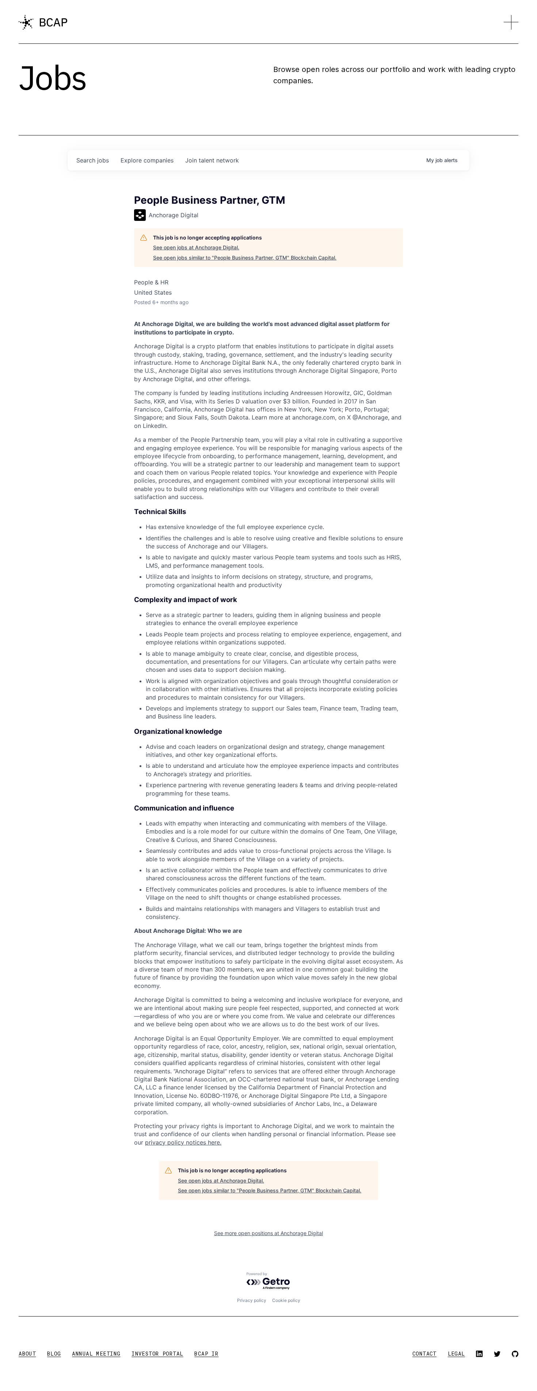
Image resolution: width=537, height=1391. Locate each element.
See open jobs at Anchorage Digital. (196, 247)
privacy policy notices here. (183, 1142)
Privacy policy (251, 1300)
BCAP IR (206, 1353)
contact (424, 1353)
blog (54, 1353)
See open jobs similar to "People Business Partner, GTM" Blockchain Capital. (244, 257)
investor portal (157, 1353)
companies (147, 160)
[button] (511, 22)
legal (456, 1353)
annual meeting (96, 1353)
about (27, 1353)
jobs (92, 160)
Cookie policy (286, 1300)
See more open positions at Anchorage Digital (268, 1233)
